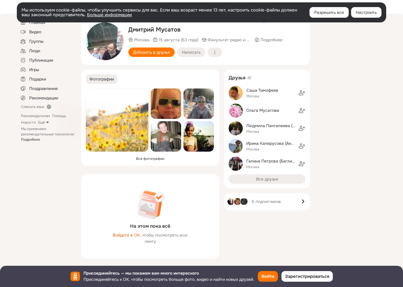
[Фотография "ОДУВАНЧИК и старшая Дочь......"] (199, 136)
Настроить (366, 12)
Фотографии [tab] (101, 79)
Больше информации (109, 15)
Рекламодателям (35, 116)
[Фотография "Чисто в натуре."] (105, 41)
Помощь (59, 116)
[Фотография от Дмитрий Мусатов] (117, 120)
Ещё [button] (41, 122)
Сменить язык (32, 106)
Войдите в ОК (126, 235)
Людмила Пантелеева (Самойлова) (281, 125)
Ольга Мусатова (262, 110)
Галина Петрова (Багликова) (274, 161)
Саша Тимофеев (262, 90)
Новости (28, 122)
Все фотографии (150, 158)
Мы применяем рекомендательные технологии (47, 134)
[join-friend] (301, 92)
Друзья (237, 78)
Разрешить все (329, 12)
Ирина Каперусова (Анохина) (275, 143)
